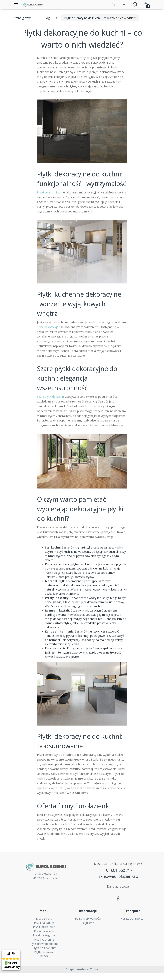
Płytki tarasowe (44, 952)
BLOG (44, 956)
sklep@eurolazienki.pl (118, 876)
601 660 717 (121, 870)
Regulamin (88, 923)
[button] (113, 4)
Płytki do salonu (44, 931)
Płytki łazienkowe (44, 927)
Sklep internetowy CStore (82, 969)
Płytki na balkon (44, 923)
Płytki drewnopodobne (44, 944)
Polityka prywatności (88, 918)
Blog (46, 18)
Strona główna (22, 18)
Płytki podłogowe (44, 935)
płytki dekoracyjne (48, 327)
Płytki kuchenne (44, 939)
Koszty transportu (132, 918)
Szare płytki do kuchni (50, 396)
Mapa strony (44, 918)
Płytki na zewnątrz (43, 948)
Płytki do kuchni (47, 192)
